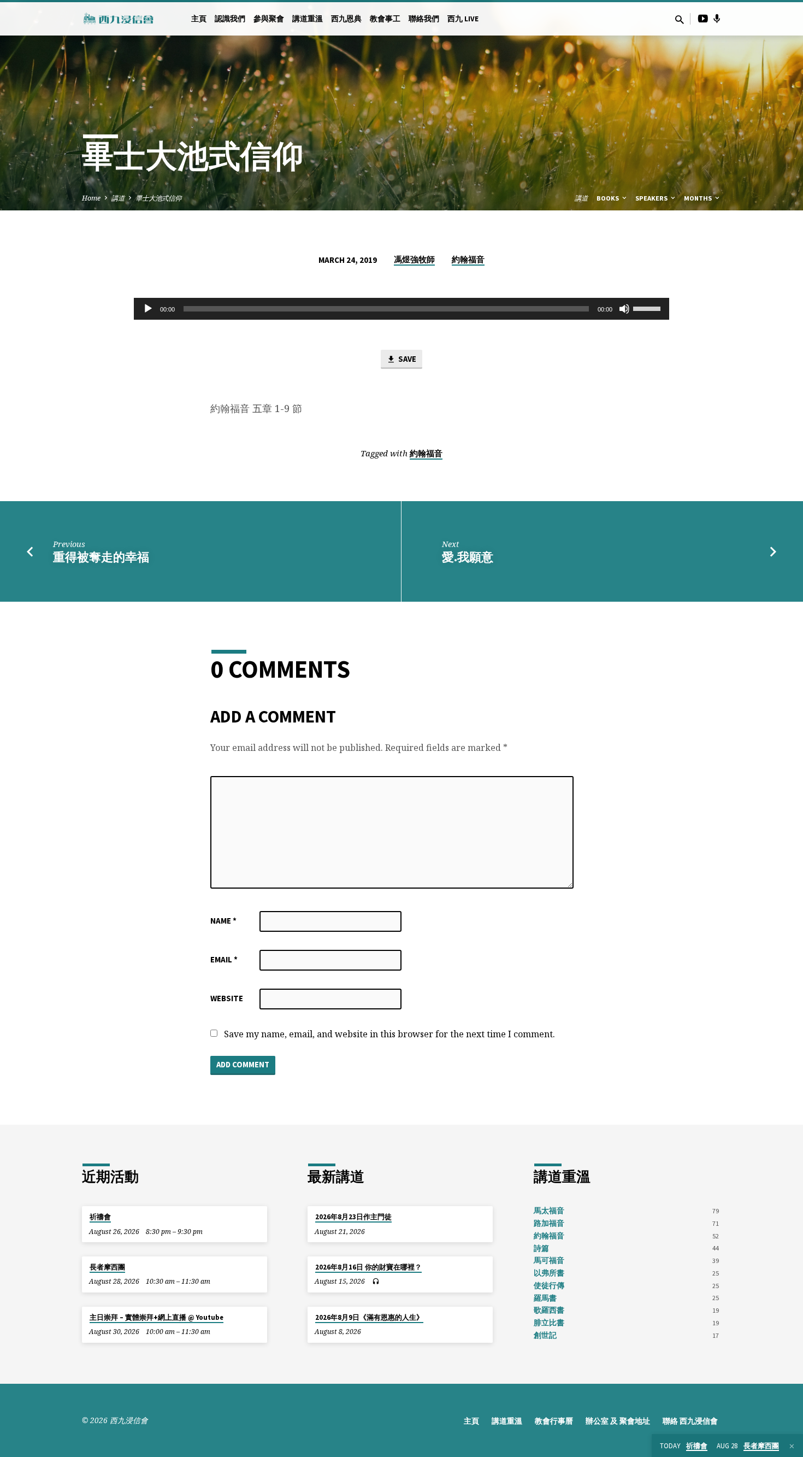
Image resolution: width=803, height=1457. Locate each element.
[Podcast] (717, 18)
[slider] (648, 308)
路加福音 (549, 1223)
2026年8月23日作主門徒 (353, 1216)
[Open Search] (680, 19)
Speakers (652, 198)
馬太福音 (549, 1210)
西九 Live (463, 19)
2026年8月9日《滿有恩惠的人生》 (369, 1317)
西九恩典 (346, 19)
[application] (401, 309)
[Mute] (624, 308)
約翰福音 (468, 259)
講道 (118, 198)
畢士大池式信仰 (158, 198)
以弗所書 (549, 1273)
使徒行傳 (549, 1285)
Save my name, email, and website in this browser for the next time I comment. (389, 1034)
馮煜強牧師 (414, 259)
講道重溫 (307, 19)
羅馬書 (545, 1298)
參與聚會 (268, 19)
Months (698, 198)
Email (224, 959)
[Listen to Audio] (375, 1281)
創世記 (545, 1335)
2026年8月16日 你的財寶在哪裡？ (368, 1267)
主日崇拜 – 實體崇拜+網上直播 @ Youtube (156, 1317)
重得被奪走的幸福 (101, 557)
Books (609, 198)
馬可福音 (549, 1260)
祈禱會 (100, 1216)
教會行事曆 (554, 1421)
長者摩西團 (107, 1267)
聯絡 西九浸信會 (690, 1421)
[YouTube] (703, 18)
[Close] (791, 1446)
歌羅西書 (549, 1310)
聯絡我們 (424, 19)
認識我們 (230, 19)
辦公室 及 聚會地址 (618, 1421)
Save (406, 359)
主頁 (198, 19)
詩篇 (541, 1248)
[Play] (148, 308)
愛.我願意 (467, 557)
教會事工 (385, 19)
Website (226, 998)
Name (223, 920)
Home (91, 198)
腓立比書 (549, 1322)
